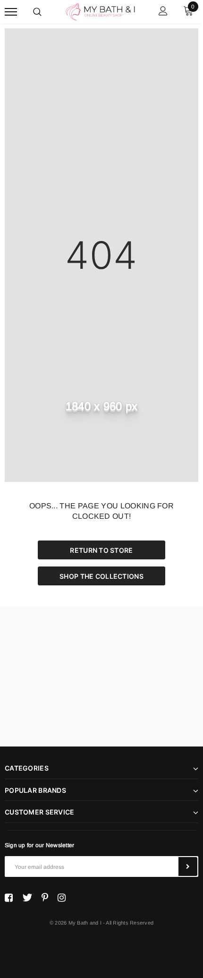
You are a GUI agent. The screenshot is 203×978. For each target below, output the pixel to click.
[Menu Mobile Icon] (11, 12)
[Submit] (187, 866)
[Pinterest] (45, 897)
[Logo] (100, 11)
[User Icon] (163, 12)
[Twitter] (27, 897)
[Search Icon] (37, 12)
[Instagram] (62, 897)
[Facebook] (9, 897)
